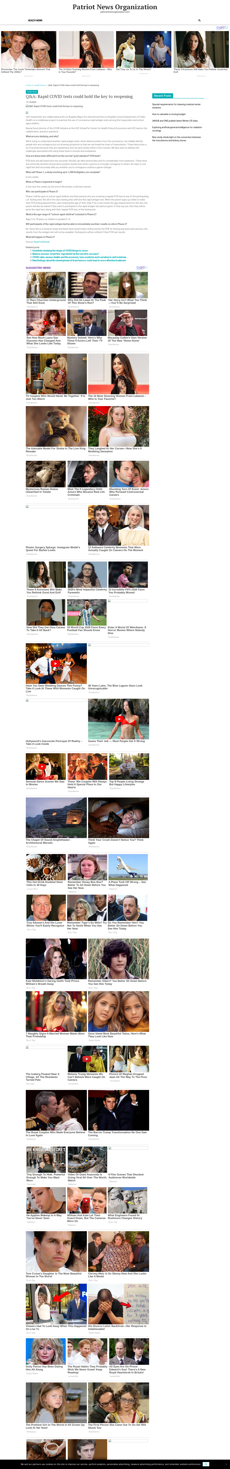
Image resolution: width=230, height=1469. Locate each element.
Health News (35, 20)
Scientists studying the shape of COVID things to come (60, 250)
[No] (226, 1464)
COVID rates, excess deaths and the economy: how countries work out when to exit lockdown (79, 257)
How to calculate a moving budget (169, 114)
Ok (206, 1464)
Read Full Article (42, 242)
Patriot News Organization (115, 6)
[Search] (199, 20)
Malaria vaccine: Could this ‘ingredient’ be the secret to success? (65, 254)
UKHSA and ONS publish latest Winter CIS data (175, 121)
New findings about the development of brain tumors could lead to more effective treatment (79, 260)
